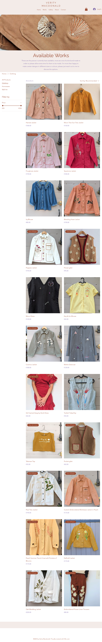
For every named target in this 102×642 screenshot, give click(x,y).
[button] (86, 9)
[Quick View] (44, 102)
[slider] (2, 105)
